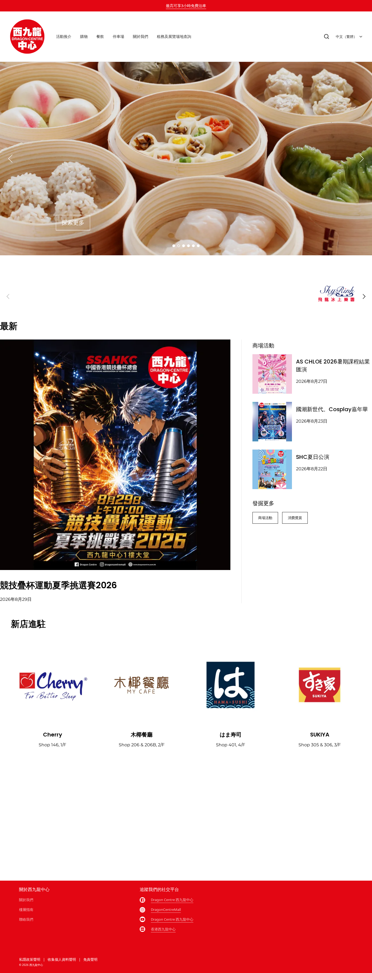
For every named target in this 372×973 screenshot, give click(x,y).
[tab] (173, 245)
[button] (326, 36)
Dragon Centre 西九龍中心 (172, 899)
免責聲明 (90, 959)
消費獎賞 (295, 518)
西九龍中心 (36, 965)
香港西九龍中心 (163, 929)
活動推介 (63, 36)
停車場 (118, 36)
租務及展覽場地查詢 (174, 36)
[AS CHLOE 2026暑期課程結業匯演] (272, 374)
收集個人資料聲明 (62, 959)
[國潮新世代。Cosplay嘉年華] (272, 421)
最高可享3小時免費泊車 (186, 5)
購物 (84, 36)
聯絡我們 (26, 919)
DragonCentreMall (166, 909)
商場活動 (265, 518)
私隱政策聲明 (29, 959)
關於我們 (140, 36)
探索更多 (73, 222)
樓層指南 (26, 909)
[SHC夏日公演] (272, 469)
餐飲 (100, 36)
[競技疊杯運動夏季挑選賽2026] (115, 455)
